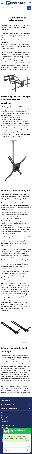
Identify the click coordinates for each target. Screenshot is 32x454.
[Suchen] (29, 8)
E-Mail (28, 392)
